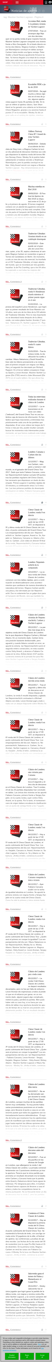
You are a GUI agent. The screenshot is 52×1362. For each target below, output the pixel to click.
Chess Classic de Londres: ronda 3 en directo (36, 1032)
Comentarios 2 (16, 282)
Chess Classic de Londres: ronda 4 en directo (36, 919)
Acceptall (42, 1356)
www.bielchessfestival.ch (16, 223)
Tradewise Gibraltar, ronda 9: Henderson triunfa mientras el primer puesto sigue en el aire (36, 294)
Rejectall (27, 1356)
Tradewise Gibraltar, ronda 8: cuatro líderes (36, 344)
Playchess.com (12, 71)
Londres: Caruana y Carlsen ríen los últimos (36, 455)
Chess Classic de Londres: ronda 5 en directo (36, 827)
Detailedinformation (11, 1356)
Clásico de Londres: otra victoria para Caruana (36, 772)
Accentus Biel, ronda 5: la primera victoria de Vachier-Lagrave (37, 24)
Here (39, 1344)
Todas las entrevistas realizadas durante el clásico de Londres (36, 399)
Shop (5, 2)
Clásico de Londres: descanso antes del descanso (36, 1150)
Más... (8, 77)
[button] (17, 2)
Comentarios (15, 77)
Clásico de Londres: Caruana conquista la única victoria (37, 877)
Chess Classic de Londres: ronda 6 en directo (36, 722)
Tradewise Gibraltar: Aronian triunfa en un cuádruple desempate (37, 236)
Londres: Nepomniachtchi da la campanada (36, 565)
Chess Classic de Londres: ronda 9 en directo (36, 512)
